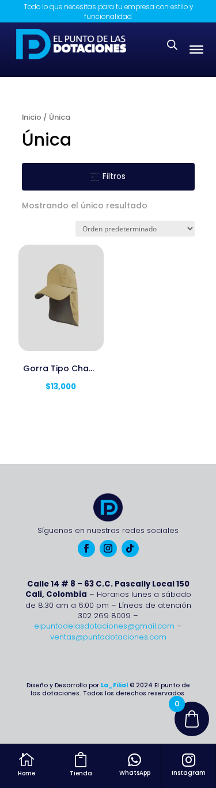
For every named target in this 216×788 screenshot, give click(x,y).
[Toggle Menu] (196, 49)
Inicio (31, 117)
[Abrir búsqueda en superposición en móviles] (172, 45)
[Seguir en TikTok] (130, 548)
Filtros (113, 176)
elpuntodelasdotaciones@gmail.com (104, 625)
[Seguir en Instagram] (108, 548)
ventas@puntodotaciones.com (108, 636)
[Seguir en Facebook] (86, 548)
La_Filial (114, 685)
